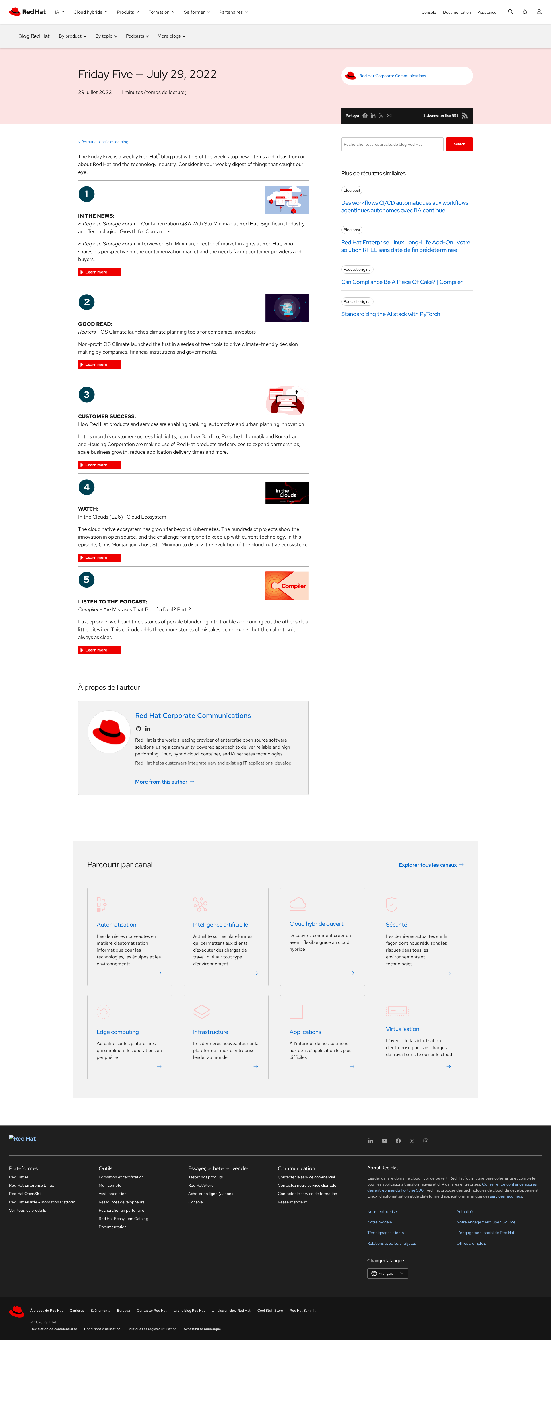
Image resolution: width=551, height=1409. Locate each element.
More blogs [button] (169, 36)
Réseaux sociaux (292, 1202)
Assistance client (113, 1193)
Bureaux (123, 1310)
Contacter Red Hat (152, 1310)
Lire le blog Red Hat (189, 1310)
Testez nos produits (205, 1177)
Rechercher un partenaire (121, 1210)
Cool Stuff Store (270, 1310)
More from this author (161, 781)
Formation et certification (121, 1177)
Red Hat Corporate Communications (393, 75)
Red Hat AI (18, 1177)
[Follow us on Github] (138, 728)
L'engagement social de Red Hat (485, 1232)
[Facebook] (398, 1143)
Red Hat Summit (303, 1310)
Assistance (487, 12)
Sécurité (396, 924)
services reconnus (506, 1196)
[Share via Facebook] (365, 115)
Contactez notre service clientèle (307, 1185)
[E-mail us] (389, 115)
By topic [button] (103, 36)
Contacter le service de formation (307, 1193)
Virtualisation (402, 1029)
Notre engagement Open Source (486, 1222)
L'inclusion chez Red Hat (231, 1310)
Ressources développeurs (121, 1202)
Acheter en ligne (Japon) (210, 1193)
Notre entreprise (382, 1211)
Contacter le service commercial (306, 1177)
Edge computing (118, 1032)
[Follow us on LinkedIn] (147, 728)
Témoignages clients (385, 1232)
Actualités (465, 1211)
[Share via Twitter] (381, 115)
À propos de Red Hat (46, 1310)
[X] (412, 1143)
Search (459, 144)
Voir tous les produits (27, 1210)
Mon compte (110, 1185)
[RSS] (464, 115)
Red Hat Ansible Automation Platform (42, 1202)
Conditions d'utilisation (102, 1329)
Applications (305, 1032)
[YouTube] (384, 1143)
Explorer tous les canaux (428, 864)
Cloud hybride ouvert (317, 923)
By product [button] (70, 36)
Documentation (457, 12)
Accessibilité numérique (202, 1329)
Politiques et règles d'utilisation (152, 1329)
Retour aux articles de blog (104, 141)
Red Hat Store (201, 1185)
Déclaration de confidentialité (53, 1329)
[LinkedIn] (370, 1143)
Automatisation (116, 924)
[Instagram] (425, 1143)
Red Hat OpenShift (26, 1193)
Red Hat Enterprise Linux (31, 1185)
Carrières (77, 1310)
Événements (100, 1310)
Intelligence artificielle (220, 924)
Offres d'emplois (471, 1243)
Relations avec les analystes (391, 1243)
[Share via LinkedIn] (373, 115)
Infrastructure (210, 1032)
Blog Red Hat (34, 36)
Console (429, 12)
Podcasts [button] (135, 36)
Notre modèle (379, 1222)
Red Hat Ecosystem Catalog (123, 1218)
